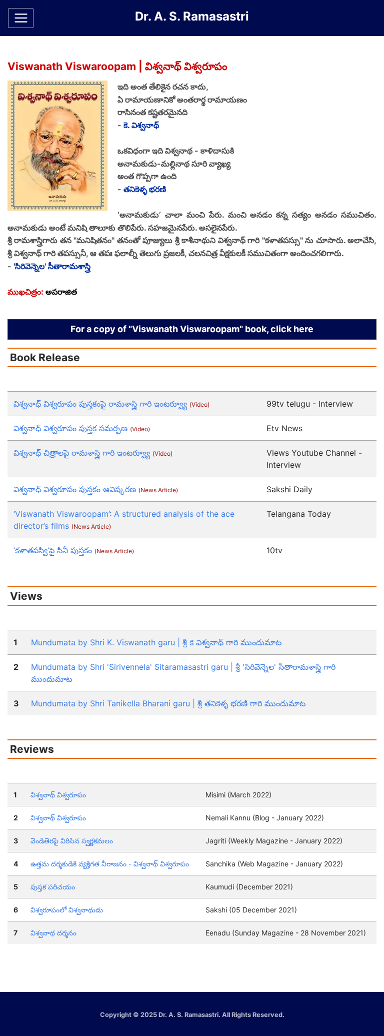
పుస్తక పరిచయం (52, 886)
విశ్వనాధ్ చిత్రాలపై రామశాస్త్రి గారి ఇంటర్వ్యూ (93, 453)
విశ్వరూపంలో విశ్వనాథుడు (66, 909)
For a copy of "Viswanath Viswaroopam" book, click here (192, 329)
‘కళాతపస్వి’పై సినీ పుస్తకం (74, 550)
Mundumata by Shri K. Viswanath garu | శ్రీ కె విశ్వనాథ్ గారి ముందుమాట (156, 642)
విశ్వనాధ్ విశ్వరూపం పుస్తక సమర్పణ (82, 428)
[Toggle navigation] (21, 18)
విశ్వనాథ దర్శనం (53, 932)
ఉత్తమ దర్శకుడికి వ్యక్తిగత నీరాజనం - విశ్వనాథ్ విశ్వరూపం (109, 863)
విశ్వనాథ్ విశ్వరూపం (58, 794)
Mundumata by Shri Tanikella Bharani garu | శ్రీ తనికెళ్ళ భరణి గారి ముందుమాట (168, 703)
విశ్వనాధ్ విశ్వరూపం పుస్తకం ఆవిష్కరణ (96, 489)
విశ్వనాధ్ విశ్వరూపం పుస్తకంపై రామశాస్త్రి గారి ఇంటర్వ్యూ (112, 404)
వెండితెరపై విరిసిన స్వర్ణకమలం (71, 840)
